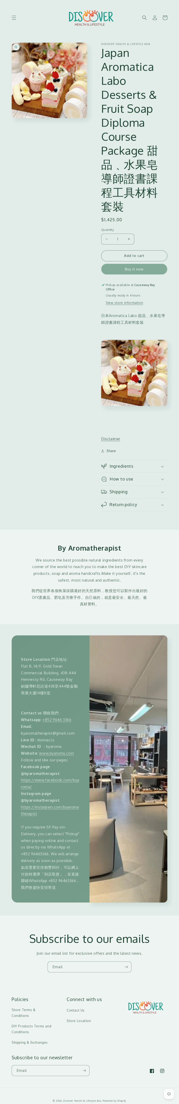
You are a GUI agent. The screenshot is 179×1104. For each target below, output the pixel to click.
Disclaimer (110, 438)
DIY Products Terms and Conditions (31, 1029)
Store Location (79, 1021)
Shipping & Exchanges (30, 1042)
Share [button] (111, 451)
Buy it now (134, 269)
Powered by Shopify (114, 1100)
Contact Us (76, 1010)
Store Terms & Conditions (24, 1013)
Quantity (107, 230)
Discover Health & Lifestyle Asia (82, 1100)
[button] (14, 18)
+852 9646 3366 (57, 719)
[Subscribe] (126, 966)
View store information (124, 303)
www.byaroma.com (56, 753)
